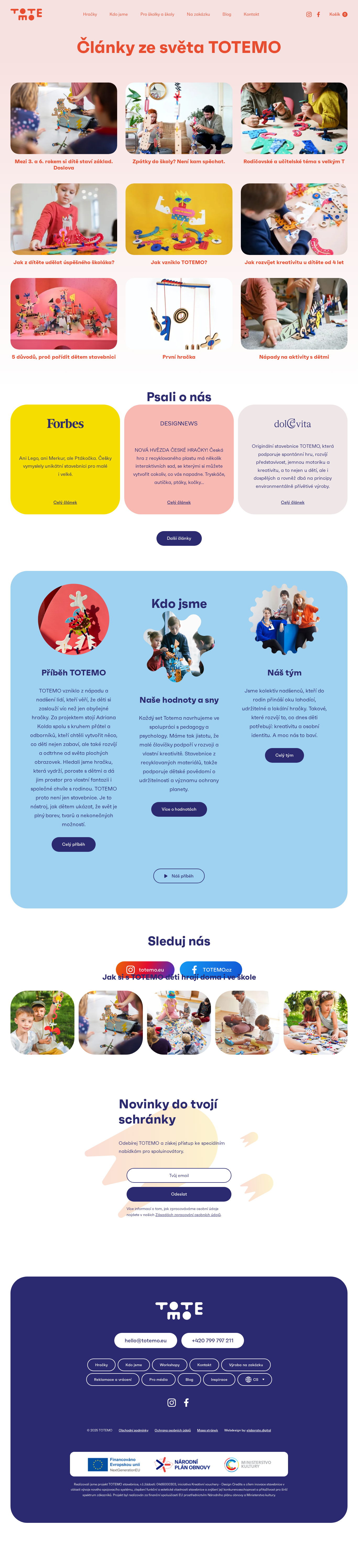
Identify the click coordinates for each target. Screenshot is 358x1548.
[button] (254, 1379)
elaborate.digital (259, 1430)
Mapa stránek (207, 1430)
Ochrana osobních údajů (173, 1430)
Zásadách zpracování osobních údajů (188, 1214)
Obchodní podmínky (133, 1430)
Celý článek (65, 502)
